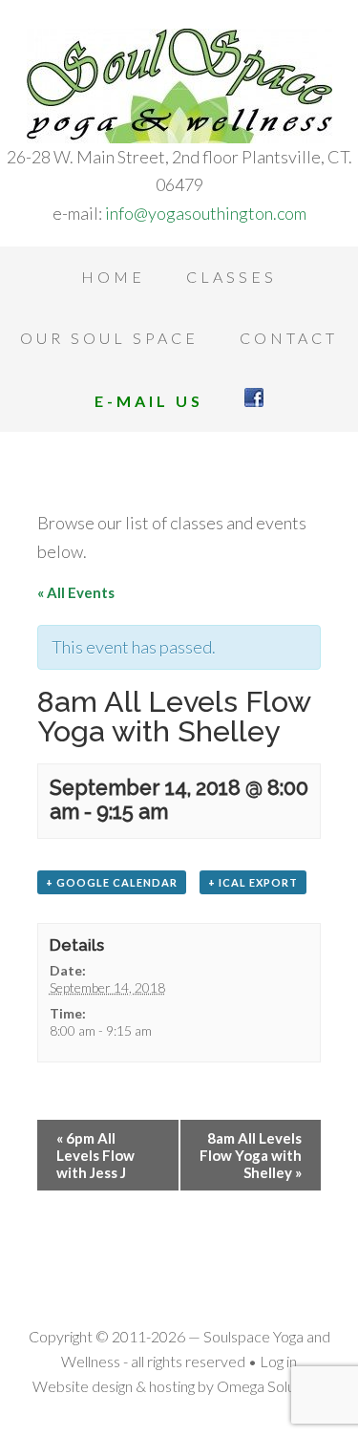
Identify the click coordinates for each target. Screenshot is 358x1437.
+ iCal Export (253, 882)
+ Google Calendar (112, 882)
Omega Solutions (271, 1386)
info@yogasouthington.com (205, 213)
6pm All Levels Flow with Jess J (95, 1155)
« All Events (76, 592)
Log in (278, 1361)
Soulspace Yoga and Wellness (179, 86)
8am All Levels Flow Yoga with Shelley (251, 1155)
